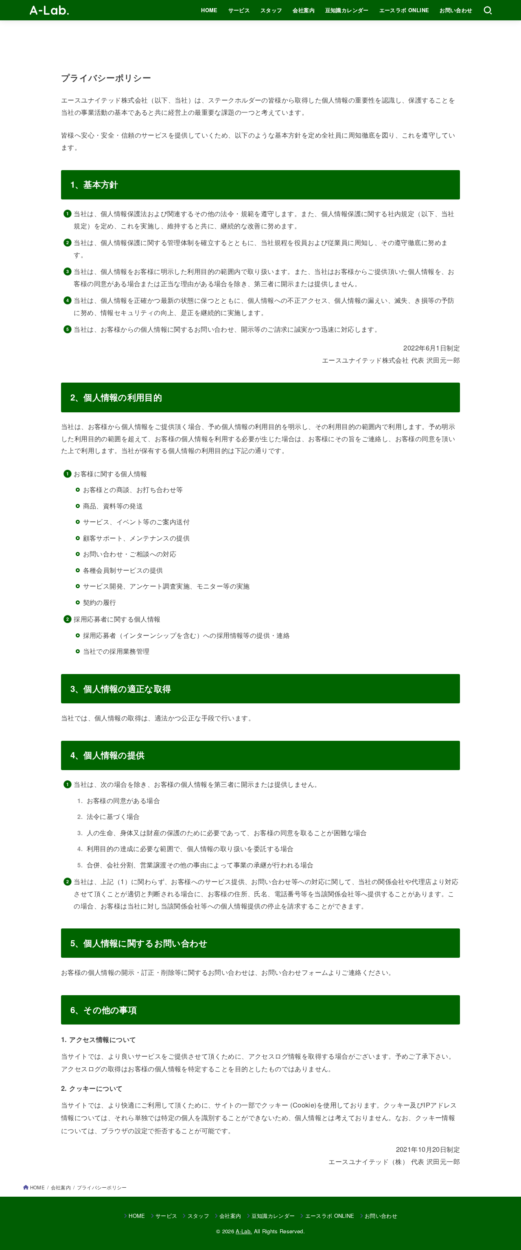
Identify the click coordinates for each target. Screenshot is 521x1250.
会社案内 (304, 10)
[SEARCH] (488, 10)
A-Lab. (49, 10)
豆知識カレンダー (347, 10)
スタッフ (271, 10)
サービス (239, 10)
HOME (209, 10)
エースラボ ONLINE (404, 10)
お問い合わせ (456, 10)
